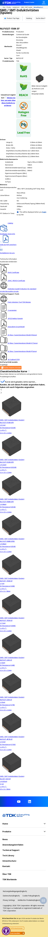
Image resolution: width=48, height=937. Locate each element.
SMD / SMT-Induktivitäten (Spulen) (27, 7)
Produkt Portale (10, 7)
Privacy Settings (9, 900)
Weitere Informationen (13, 928)
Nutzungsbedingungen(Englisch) (15, 891)
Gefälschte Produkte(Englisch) (29, 900)
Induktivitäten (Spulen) (17, 7)
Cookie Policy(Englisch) (31, 896)
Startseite (5, 7)
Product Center (29, 2)
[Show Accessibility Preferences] (6, 931)
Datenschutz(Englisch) (11, 896)
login (44, 212)
